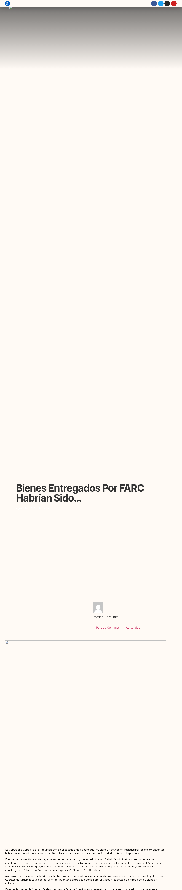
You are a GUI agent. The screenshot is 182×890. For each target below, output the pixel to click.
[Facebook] (154, 3)
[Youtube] (174, 3)
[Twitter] (161, 3)
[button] (175, 41)
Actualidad (45, 508)
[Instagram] (167, 3)
